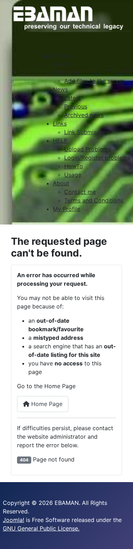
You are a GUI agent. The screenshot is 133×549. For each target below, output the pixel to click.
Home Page (45, 403)
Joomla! (13, 519)
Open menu (56, 55)
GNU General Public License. (41, 528)
